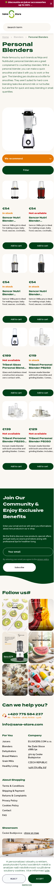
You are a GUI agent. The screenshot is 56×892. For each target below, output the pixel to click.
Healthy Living (10, 766)
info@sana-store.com (22, 724)
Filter (26, 170)
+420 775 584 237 (25, 714)
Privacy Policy (9, 800)
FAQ (4, 815)
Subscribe (19, 567)
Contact (6, 810)
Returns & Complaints (14, 795)
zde (47, 870)
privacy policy (43, 559)
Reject (13, 879)
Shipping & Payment (13, 791)
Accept (40, 879)
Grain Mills (8, 761)
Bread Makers (10, 756)
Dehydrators (9, 751)
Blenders (7, 746)
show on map (31, 833)
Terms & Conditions (13, 786)
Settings (27, 884)
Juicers (6, 741)
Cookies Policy (10, 805)
